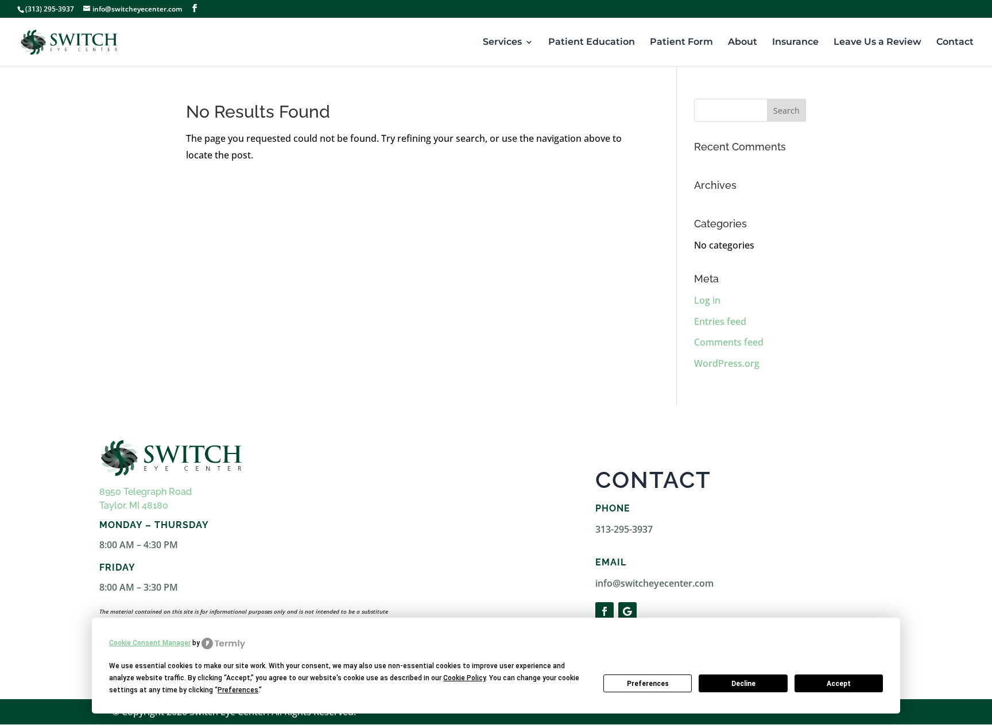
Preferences (648, 684)
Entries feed (720, 321)
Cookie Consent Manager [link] (150, 643)
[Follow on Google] (627, 611)
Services (502, 42)
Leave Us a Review (877, 42)
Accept (839, 684)
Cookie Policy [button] (464, 678)
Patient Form (681, 42)
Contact (955, 42)
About (742, 42)
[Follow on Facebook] (604, 611)
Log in (707, 300)
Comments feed (729, 342)
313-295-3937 (624, 529)
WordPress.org (727, 363)
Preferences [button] (238, 690)
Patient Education (591, 42)
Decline (743, 684)
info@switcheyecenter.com (654, 583)
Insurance (795, 42)
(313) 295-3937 (49, 9)
